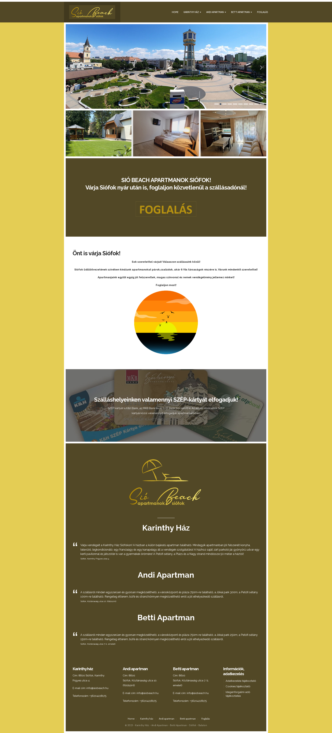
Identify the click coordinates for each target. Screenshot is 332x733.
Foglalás (262, 12)
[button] (216, 104)
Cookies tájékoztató (238, 686)
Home (175, 12)
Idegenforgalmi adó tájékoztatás (238, 694)
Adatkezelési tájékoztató (241, 680)
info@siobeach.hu (97, 688)
